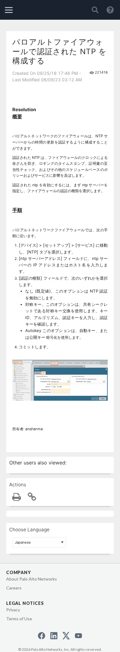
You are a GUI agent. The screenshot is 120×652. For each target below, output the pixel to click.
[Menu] (9, 10)
